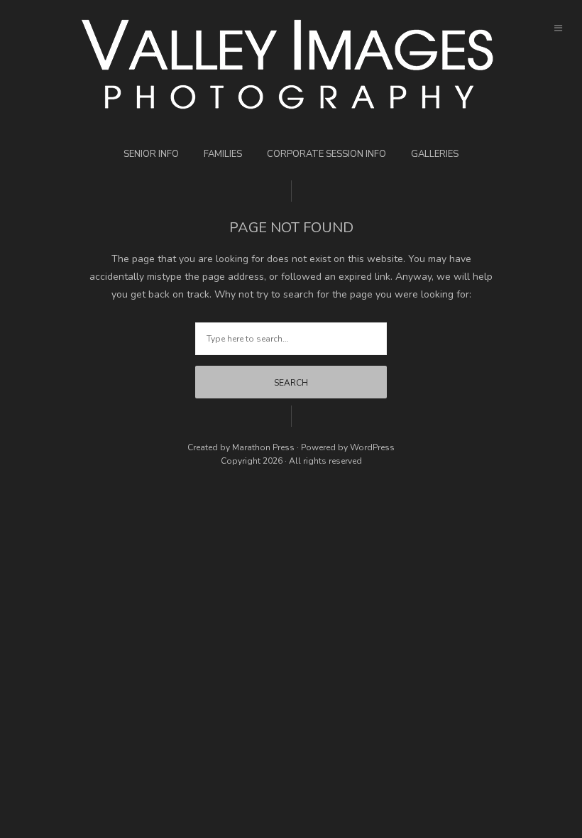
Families (223, 154)
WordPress (372, 447)
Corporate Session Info (326, 154)
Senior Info (151, 154)
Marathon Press (263, 447)
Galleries (435, 154)
